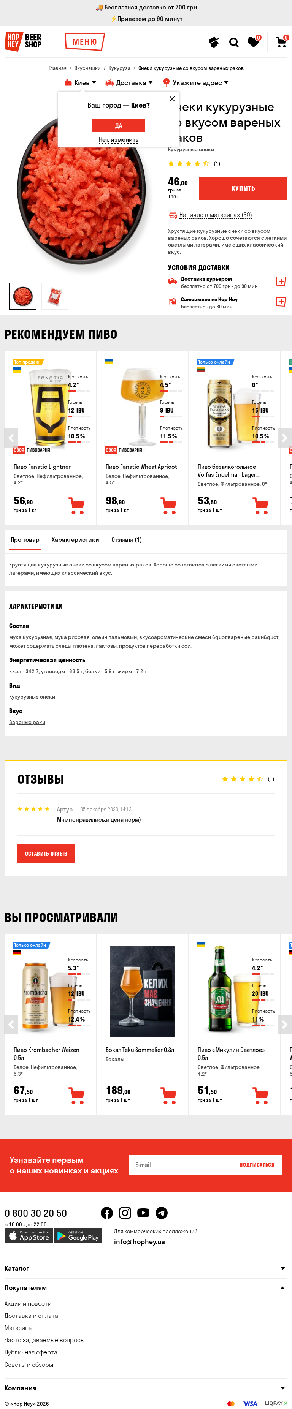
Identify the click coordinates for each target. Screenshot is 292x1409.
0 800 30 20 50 (36, 1213)
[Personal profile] (214, 42)
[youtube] (143, 1213)
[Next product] (285, 438)
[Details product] (50, 408)
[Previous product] (11, 438)
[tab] (22, 296)
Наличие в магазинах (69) (215, 214)
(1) (217, 163)
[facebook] (107, 1213)
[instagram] (125, 1213)
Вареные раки (27, 722)
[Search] (234, 42)
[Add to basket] (77, 506)
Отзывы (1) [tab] (126, 539)
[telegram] (162, 1213)
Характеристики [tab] (75, 539)
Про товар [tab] (25, 539)
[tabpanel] (81, 188)
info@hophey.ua (139, 1241)
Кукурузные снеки (32, 696)
